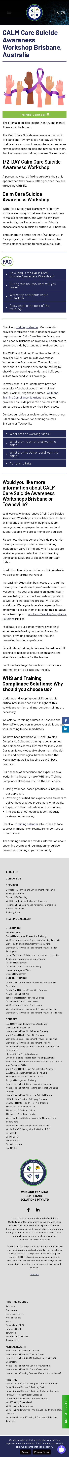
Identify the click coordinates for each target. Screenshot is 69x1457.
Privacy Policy (41, 1452)
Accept (25, 1452)
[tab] (34, 274)
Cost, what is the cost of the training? (30, 307)
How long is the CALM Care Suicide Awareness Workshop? (32, 274)
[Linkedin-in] (37, 1210)
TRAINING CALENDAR (18, 918)
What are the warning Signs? (30, 433)
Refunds (34, 1274)
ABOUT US (12, 871)
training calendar (27, 327)
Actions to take (20, 463)
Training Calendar (33, 114)
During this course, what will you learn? (33, 285)
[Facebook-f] (28, 1210)
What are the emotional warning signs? (33, 443)
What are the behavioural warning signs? (34, 454)
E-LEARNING (13, 927)
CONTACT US (13, 878)
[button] (9, 12)
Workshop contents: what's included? (29, 296)
